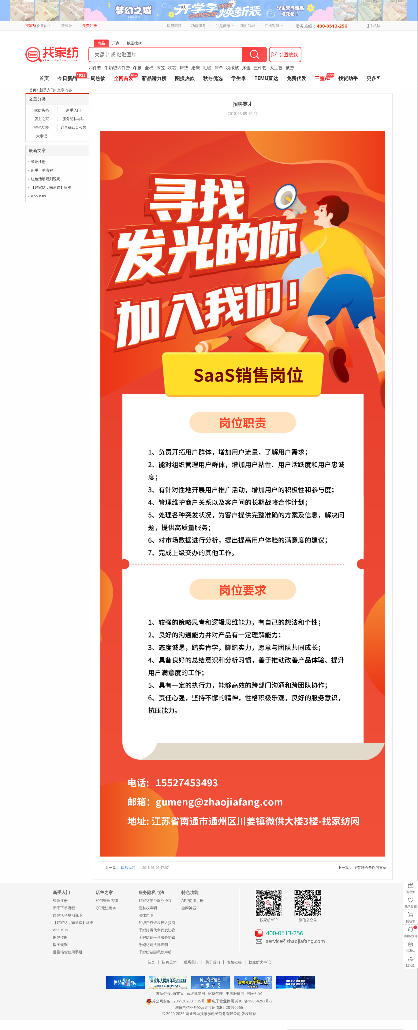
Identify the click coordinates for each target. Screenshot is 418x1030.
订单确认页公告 (73, 127)
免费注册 (89, 25)
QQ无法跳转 (106, 908)
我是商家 (223, 25)
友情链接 (234, 962)
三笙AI (322, 78)
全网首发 (123, 78)
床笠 (160, 67)
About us (38, 196)
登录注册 (38, 161)
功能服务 (198, 25)
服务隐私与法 (73, 118)
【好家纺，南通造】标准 (51, 187)
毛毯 (207, 67)
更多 (373, 78)
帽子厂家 (254, 993)
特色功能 (41, 127)
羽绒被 (232, 67)
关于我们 (212, 962)
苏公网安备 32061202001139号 (178, 1001)
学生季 (238, 78)
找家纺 (30, 25)
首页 (44, 78)
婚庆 (195, 67)
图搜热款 (185, 78)
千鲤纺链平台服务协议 (157, 937)
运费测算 (174, 25)
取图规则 (60, 945)
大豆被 (276, 67)
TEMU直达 (266, 78)
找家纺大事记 (260, 962)
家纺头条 (41, 110)
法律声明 (146, 915)
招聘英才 (169, 962)
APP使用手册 (192, 901)
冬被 (137, 67)
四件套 (94, 67)
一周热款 (95, 78)
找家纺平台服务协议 (155, 901)
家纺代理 (215, 993)
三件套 (260, 67)
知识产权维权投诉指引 (157, 923)
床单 (219, 67)
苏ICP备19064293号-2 (253, 1001)
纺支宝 (178, 993)
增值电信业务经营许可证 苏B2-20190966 (209, 1007)
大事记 (41, 136)
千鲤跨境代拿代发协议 (157, 930)
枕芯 (172, 67)
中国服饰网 (235, 993)
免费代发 (296, 78)
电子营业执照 (223, 1001)
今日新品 (67, 78)
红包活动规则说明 (45, 178)
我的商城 (247, 25)
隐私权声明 (148, 908)
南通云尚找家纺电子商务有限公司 (213, 1013)
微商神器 (188, 908)
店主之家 (41, 118)
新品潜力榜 (154, 78)
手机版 (375, 25)
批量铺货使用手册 (67, 952)
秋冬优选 (213, 78)
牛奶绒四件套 (117, 67)
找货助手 (348, 78)
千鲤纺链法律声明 (153, 945)
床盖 (246, 67)
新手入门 (46, 90)
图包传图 (60, 937)
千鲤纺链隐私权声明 (155, 952)
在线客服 (272, 25)
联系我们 (128, 867)
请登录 (66, 25)
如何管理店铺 (107, 901)
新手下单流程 (42, 170)
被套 (290, 67)
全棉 (149, 67)
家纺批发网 (196, 993)
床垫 (184, 67)
